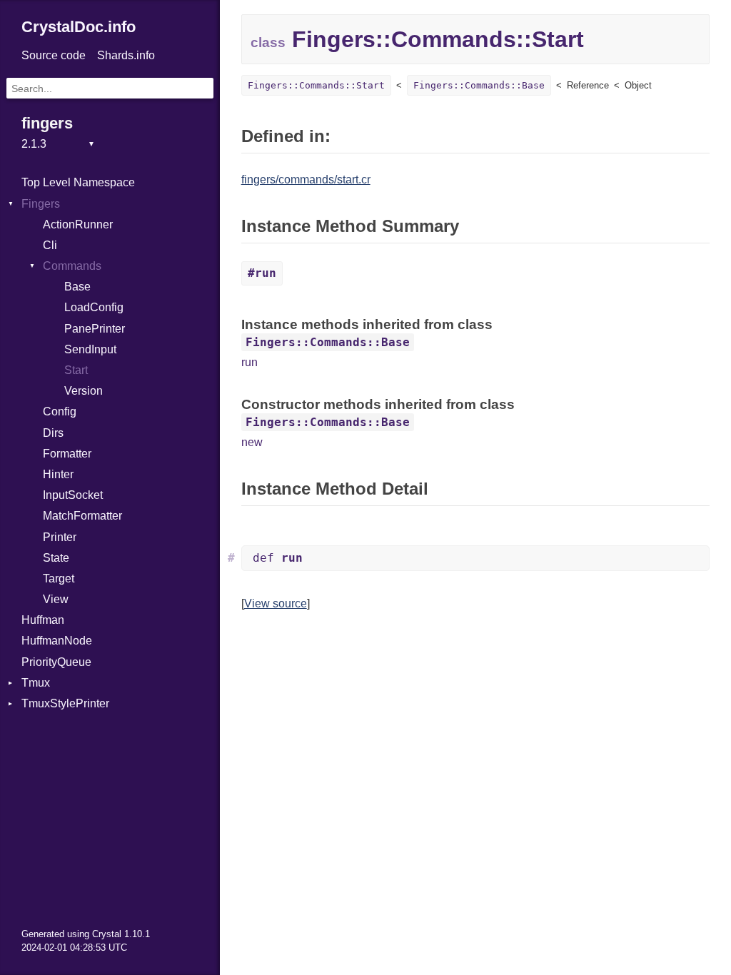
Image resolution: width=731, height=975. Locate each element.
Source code (53, 55)
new (252, 442)
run (249, 362)
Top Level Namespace (78, 182)
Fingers (40, 204)
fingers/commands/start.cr (305, 179)
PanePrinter (94, 329)
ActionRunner (78, 224)
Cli (50, 245)
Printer (59, 537)
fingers (47, 123)
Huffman (42, 620)
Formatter (67, 454)
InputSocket (73, 495)
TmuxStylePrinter (65, 703)
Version (83, 391)
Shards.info (126, 55)
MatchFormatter (82, 516)
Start (76, 370)
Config (59, 411)
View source (275, 603)
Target (58, 578)
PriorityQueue (56, 662)
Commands (72, 266)
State (56, 558)
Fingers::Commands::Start (316, 85)
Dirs (53, 433)
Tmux (35, 683)
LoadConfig (93, 307)
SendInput (90, 349)
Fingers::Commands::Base (479, 85)
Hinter (58, 474)
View (56, 599)
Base (77, 287)
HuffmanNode (56, 641)
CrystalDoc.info (78, 27)
